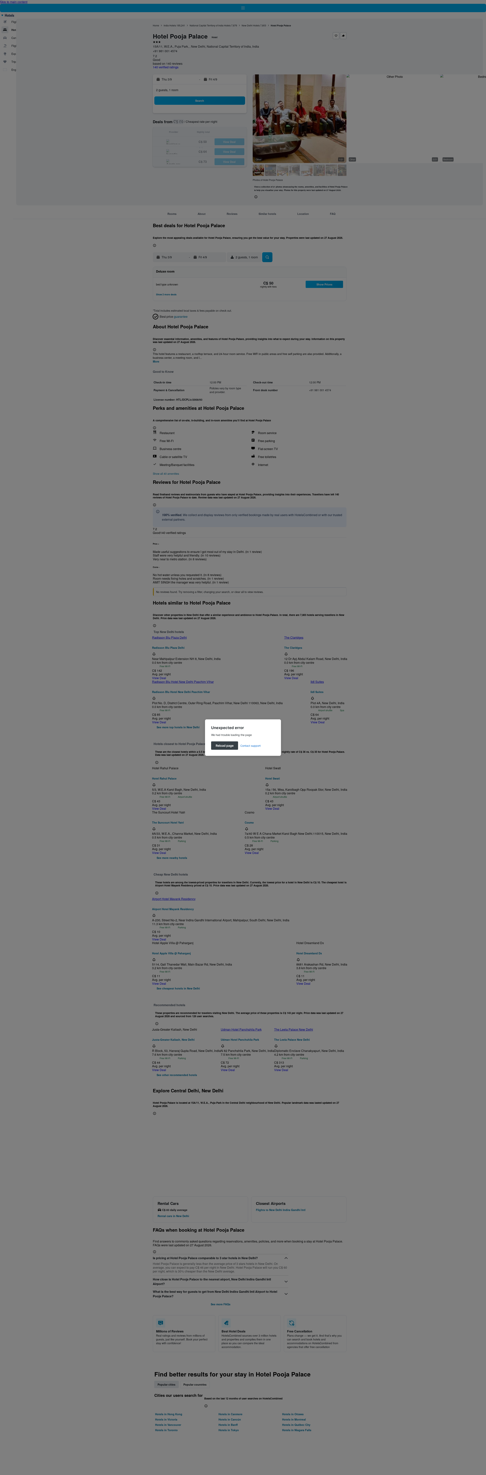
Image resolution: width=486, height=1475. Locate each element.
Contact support (250, 745)
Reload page (225, 745)
